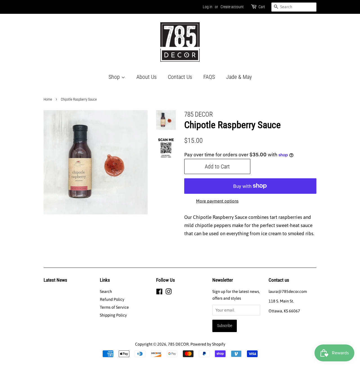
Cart (261, 7)
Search (106, 291)
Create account (232, 7)
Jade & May (239, 77)
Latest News (55, 280)
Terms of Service (114, 307)
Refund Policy (112, 299)
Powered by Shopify (207, 344)
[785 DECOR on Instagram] (168, 292)
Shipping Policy (113, 315)
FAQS (209, 77)
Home (48, 99)
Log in (207, 7)
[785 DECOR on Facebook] (159, 292)
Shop (115, 77)
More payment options (217, 201)
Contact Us (180, 77)
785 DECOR (178, 344)
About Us (146, 77)
